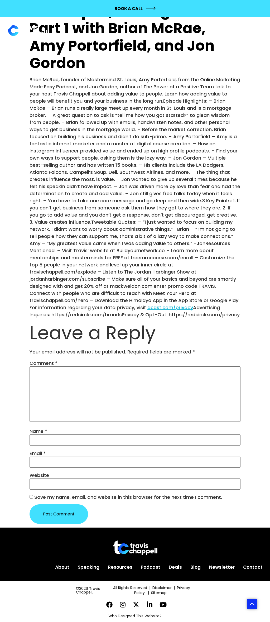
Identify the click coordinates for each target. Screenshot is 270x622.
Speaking (88, 567)
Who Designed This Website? (135, 616)
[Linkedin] (149, 604)
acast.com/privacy (170, 307)
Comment (43, 363)
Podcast (150, 567)
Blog (195, 567)
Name (38, 431)
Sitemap (159, 592)
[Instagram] (123, 604)
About (62, 567)
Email (38, 453)
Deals (175, 567)
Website (39, 475)
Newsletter (222, 567)
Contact (253, 567)
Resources (120, 567)
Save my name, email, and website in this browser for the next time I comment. (128, 497)
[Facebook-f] (109, 604)
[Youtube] (163, 604)
